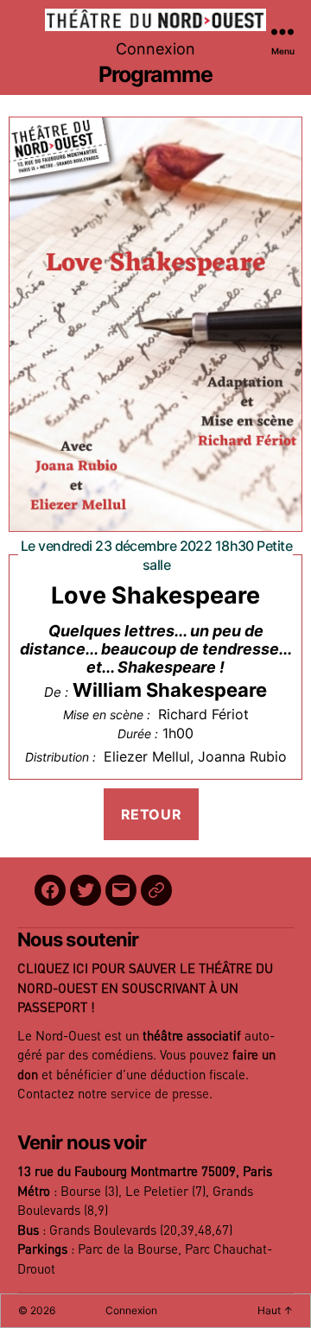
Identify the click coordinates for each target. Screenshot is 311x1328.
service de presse (160, 1094)
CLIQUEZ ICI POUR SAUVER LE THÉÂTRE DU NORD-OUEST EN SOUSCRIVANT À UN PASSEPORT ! (145, 988)
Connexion (155, 49)
